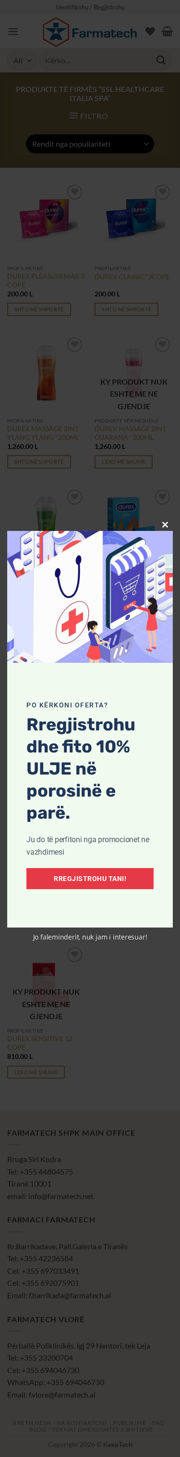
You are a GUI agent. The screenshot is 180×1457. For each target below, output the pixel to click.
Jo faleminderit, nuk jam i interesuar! (90, 936)
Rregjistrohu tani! (90, 878)
